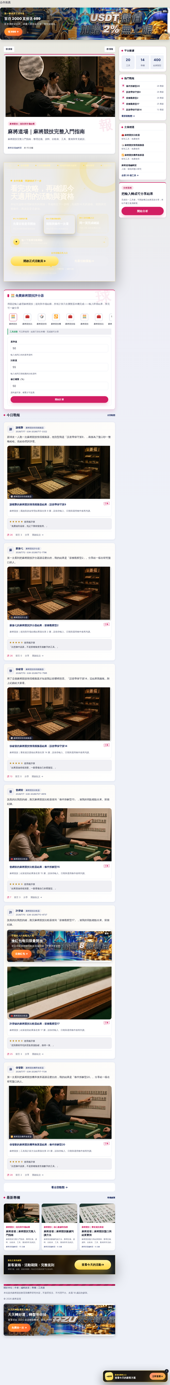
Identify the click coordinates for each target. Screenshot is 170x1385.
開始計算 (59, 399)
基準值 (14, 341)
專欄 (34, 1287)
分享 (27, 534)
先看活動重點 (84, 261)
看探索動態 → (128, 116)
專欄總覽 (111, 1197)
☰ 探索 (9, 49)
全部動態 (111, 415)
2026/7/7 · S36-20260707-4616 (31, 794)
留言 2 (19, 1174)
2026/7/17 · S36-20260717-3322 (31, 431)
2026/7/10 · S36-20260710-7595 (31, 673)
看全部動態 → (59, 1187)
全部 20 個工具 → (130, 175)
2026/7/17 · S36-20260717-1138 (31, 1071)
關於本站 (8, 1287)
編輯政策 (25, 1287)
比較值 (14, 360)
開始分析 (142, 211)
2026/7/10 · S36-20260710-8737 (31, 914)
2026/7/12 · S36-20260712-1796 (31, 552)
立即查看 (157, 1376)
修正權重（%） (18, 379)
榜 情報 (110, 49)
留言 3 (19, 534)
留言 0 (19, 655)
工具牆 (41, 1287)
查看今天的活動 (93, 1264)
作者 (16, 1287)
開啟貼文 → (37, 534)
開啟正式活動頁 (34, 261)
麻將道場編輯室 (15, 148)
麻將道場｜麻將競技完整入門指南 (46, 131)
